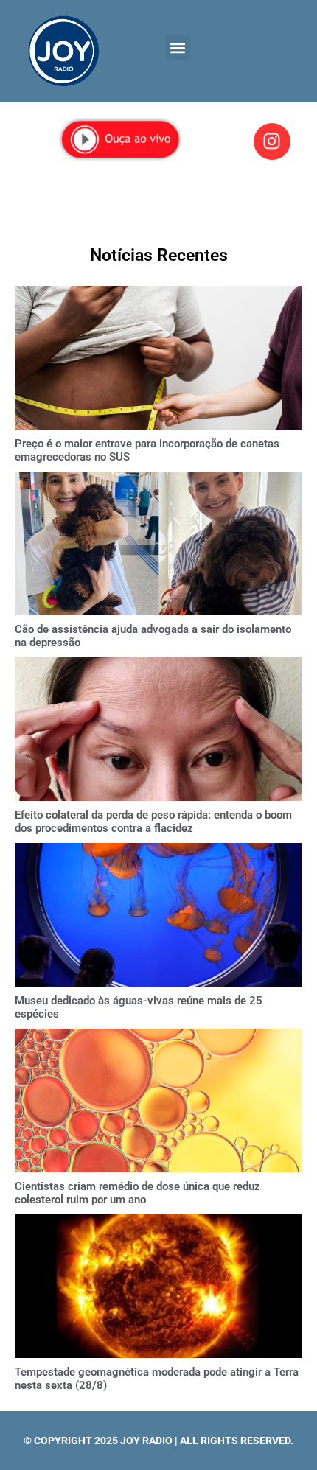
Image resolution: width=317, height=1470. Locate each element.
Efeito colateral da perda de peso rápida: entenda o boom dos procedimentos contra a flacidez (153, 821)
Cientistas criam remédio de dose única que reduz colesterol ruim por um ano (137, 1193)
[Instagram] (272, 141)
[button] (178, 47)
